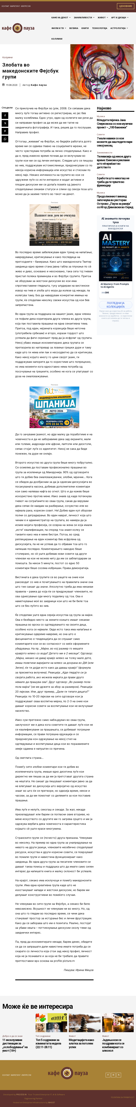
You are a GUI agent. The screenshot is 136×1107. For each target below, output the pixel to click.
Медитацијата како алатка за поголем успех (81, 1043)
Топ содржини (43, 1035)
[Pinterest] (5, 131)
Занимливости (104, 152)
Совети (101, 134)
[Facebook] (5, 115)
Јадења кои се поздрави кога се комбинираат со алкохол (113, 1045)
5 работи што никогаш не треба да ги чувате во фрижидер (113, 181)
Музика (101, 116)
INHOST (51, 1102)
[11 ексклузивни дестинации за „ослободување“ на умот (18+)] (18, 1022)
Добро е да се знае (12, 1035)
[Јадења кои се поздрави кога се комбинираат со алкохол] (118, 1022)
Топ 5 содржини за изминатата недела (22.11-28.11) (48, 1043)
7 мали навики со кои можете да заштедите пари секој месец (114, 142)
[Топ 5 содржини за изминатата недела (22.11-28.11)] (51, 1022)
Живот (72, 1035)
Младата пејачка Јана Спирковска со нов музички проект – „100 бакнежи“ (114, 123)
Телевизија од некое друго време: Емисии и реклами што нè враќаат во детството (114, 162)
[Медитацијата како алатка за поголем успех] (85, 1022)
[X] (5, 123)
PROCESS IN (21, 1094)
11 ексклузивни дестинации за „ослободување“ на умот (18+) (15, 1045)
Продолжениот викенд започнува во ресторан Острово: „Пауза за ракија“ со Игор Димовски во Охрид (115, 202)
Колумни (7, 57)
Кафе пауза (39, 84)
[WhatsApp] (5, 139)
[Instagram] (113, 1075)
